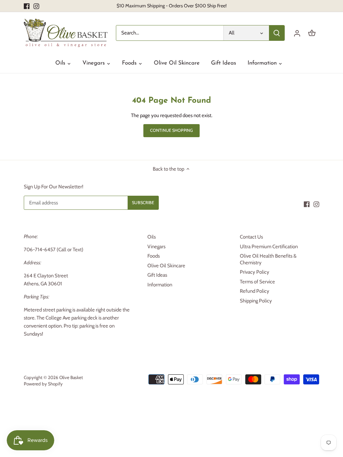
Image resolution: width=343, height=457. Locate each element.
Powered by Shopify (43, 383)
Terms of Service (257, 282)
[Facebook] (26, 5)
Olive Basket (71, 377)
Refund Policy (254, 291)
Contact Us (251, 237)
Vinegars (156, 247)
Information (159, 285)
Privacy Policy (254, 272)
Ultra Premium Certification (269, 247)
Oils (151, 237)
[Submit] (276, 32)
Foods (153, 256)
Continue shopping (171, 130)
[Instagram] (36, 5)
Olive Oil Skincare (166, 266)
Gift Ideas (157, 275)
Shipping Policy (256, 301)
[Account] (297, 33)
